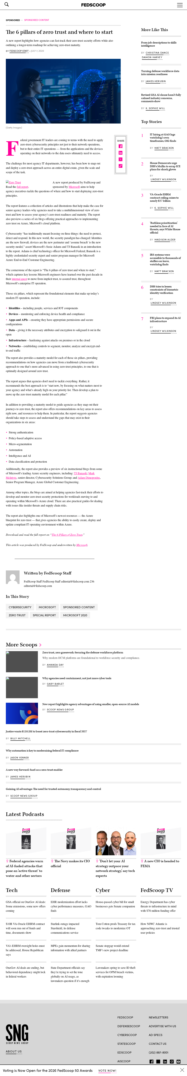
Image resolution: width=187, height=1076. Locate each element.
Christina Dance (157, 52)
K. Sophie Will (155, 108)
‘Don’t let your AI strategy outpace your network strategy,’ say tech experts (115, 868)
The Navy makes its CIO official (70, 863)
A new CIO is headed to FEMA (160, 863)
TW (158, 1061)
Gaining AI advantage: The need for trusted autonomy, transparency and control (53, 789)
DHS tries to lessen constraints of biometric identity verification (164, 290)
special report (44, 615)
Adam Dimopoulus (89, 477)
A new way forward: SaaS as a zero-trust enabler (34, 770)
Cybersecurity (20, 607)
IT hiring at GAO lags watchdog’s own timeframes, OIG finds (163, 138)
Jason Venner (19, 757)
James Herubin (156, 81)
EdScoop (124, 1052)
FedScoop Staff (19, 51)
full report (22, 187)
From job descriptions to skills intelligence (158, 44)
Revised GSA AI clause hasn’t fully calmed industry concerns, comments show (161, 98)
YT (177, 1061)
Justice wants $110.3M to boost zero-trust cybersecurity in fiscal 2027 (46, 731)
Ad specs (155, 1035)
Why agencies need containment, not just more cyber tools (76, 678)
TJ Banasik (80, 473)
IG (170, 1061)
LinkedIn (165, 1061)
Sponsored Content (79, 607)
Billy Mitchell (20, 738)
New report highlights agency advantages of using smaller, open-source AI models (90, 704)
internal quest (19, 279)
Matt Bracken (164, 147)
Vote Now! (107, 1070)
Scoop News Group (60, 709)
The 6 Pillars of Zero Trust (67, 534)
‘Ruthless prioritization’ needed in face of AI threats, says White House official (165, 227)
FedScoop (125, 1017)
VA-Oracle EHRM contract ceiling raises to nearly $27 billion (164, 198)
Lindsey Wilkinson (163, 179)
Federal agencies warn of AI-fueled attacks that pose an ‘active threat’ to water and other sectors (24, 868)
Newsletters (158, 1017)
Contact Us (157, 1043)
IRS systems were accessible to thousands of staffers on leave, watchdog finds (165, 259)
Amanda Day (55, 664)
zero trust (17, 615)
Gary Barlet (55, 683)
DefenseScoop (128, 1026)
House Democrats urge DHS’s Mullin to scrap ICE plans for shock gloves (165, 166)
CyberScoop (127, 1035)
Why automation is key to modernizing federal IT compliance (42, 750)
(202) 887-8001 (158, 1052)
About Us (14, 1051)
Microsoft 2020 (75, 615)
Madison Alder (164, 239)
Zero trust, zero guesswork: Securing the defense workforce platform (82, 652)
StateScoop (126, 1043)
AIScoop (123, 1061)
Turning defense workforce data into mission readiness (160, 72)
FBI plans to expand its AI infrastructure (165, 319)
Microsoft (74, 187)
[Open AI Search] (11, 4)
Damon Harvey (152, 57)
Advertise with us (162, 1026)
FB (150, 1061)
